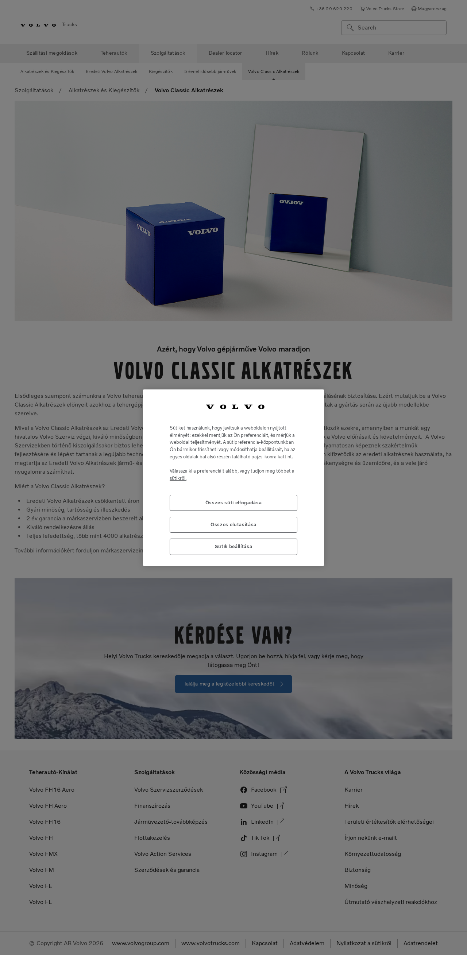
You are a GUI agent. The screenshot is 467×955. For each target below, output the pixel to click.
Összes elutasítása (233, 524)
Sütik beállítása (233, 546)
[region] (233, 477)
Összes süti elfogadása (233, 502)
